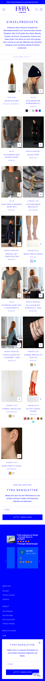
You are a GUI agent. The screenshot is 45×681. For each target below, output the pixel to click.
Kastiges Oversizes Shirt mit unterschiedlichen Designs (12, 205)
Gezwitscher (12, 101)
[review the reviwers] (16, 558)
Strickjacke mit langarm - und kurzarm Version (11, 356)
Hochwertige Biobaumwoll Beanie (33, 102)
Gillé (33, 97)
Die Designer (7, 611)
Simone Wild (33, 250)
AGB (4, 636)
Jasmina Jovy (33, 201)
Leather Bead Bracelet (33, 205)
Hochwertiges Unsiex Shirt (12, 156)
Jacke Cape (33, 155)
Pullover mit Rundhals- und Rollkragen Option (33, 306)
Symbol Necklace (11, 409)
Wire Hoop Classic (12, 466)
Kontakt (5, 591)
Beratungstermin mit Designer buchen (22, 2)
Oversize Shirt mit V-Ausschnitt (12, 306)
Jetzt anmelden (22, 672)
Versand (5, 599)
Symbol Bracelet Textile (33, 356)
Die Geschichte (8, 619)
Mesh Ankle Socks (33, 254)
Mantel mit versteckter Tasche (12, 255)
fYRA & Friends (8, 623)
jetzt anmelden (22, 517)
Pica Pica (12, 97)
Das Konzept (7, 615)
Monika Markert (33, 151)
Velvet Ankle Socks (33, 410)
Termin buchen (8, 595)
